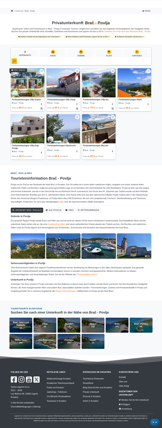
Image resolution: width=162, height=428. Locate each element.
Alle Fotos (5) (54, 210)
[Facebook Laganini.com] (14, 379)
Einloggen (125, 404)
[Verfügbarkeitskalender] (41, 108)
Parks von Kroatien (55, 387)
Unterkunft (19, 11)
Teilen (147, 11)
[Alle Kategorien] (14, 61)
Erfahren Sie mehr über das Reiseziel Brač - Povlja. (128, 31)
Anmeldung (126, 409)
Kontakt (122, 377)
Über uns (123, 382)
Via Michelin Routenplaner (59, 396)
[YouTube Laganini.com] (29, 379)
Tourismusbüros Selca (87, 274)
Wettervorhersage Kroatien (59, 379)
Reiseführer (88, 383)
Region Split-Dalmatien (65, 291)
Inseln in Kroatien (91, 401)
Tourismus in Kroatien (56, 401)
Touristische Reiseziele (93, 379)
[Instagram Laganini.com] (21, 379)
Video (71, 210)
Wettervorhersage (89, 210)
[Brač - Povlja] (28, 246)
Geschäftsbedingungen (21, 407)
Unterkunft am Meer (56, 224)
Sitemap (37, 407)
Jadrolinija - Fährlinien (57, 392)
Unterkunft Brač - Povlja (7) (28, 210)
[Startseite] (12, 11)
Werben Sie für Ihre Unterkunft (135, 400)
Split (61, 202)
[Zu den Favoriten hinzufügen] (41, 71)
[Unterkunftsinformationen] (41, 104)
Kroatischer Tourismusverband (60, 383)
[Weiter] (40, 82)
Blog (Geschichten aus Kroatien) (97, 387)
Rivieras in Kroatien (92, 396)
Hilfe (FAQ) (124, 386)
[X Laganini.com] (36, 379)
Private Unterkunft (91, 392)
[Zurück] (14, 82)
